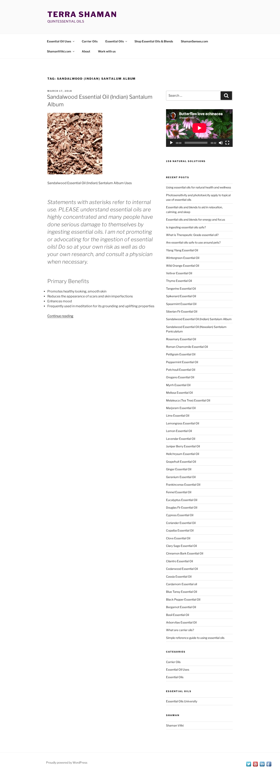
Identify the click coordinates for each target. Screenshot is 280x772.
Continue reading (60, 316)
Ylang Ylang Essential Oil (182, 250)
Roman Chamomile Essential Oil (187, 346)
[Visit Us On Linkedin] (262, 766)
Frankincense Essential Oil (183, 484)
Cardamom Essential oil (181, 584)
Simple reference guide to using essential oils (195, 637)
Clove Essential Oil (178, 538)
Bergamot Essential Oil (181, 607)
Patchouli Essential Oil (180, 369)
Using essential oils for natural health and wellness (198, 187)
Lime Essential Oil (177, 415)
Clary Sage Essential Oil (181, 546)
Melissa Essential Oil (179, 392)
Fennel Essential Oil (178, 492)
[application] (199, 128)
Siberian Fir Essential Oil (181, 311)
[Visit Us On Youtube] (255, 766)
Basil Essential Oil (177, 615)
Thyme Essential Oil (179, 280)
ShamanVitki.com (59, 51)
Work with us (107, 51)
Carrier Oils (90, 41)
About (86, 51)
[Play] (171, 143)
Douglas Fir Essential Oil (181, 507)
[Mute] (221, 143)
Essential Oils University (181, 701)
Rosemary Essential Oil (181, 339)
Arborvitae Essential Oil (181, 622)
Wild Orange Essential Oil (182, 265)
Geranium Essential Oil (181, 477)
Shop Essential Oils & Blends (153, 41)
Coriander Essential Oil (181, 523)
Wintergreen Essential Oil (182, 258)
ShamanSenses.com (194, 41)
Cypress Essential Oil (179, 515)
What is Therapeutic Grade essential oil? (192, 235)
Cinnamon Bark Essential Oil (184, 553)
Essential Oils (114, 41)
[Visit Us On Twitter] (248, 766)
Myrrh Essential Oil (178, 385)
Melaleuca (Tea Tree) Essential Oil (188, 400)
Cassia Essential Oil (178, 576)
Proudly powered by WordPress (66, 762)
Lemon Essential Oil (179, 431)
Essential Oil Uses (59, 41)
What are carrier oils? (180, 630)
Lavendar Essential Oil (180, 438)
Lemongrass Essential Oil (182, 423)
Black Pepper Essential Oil (183, 599)
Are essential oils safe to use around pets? (193, 242)
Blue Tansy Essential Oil (181, 591)
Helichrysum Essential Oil (182, 454)
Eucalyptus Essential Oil (181, 500)
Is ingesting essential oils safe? (186, 227)
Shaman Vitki (175, 725)
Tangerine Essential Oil (181, 288)
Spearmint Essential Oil (181, 304)
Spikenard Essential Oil (181, 296)
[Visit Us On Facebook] (268, 766)
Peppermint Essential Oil (182, 362)
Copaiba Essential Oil (179, 530)
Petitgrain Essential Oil (180, 354)
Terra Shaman (82, 14)
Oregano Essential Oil (180, 377)
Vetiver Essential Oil (179, 273)
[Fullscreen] (227, 143)
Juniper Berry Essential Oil (183, 446)
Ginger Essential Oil (178, 469)
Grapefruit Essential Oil (181, 461)
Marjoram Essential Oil (181, 408)
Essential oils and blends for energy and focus (195, 219)
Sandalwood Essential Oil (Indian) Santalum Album (199, 319)
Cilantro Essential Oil (179, 561)
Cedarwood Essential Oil (182, 568)
